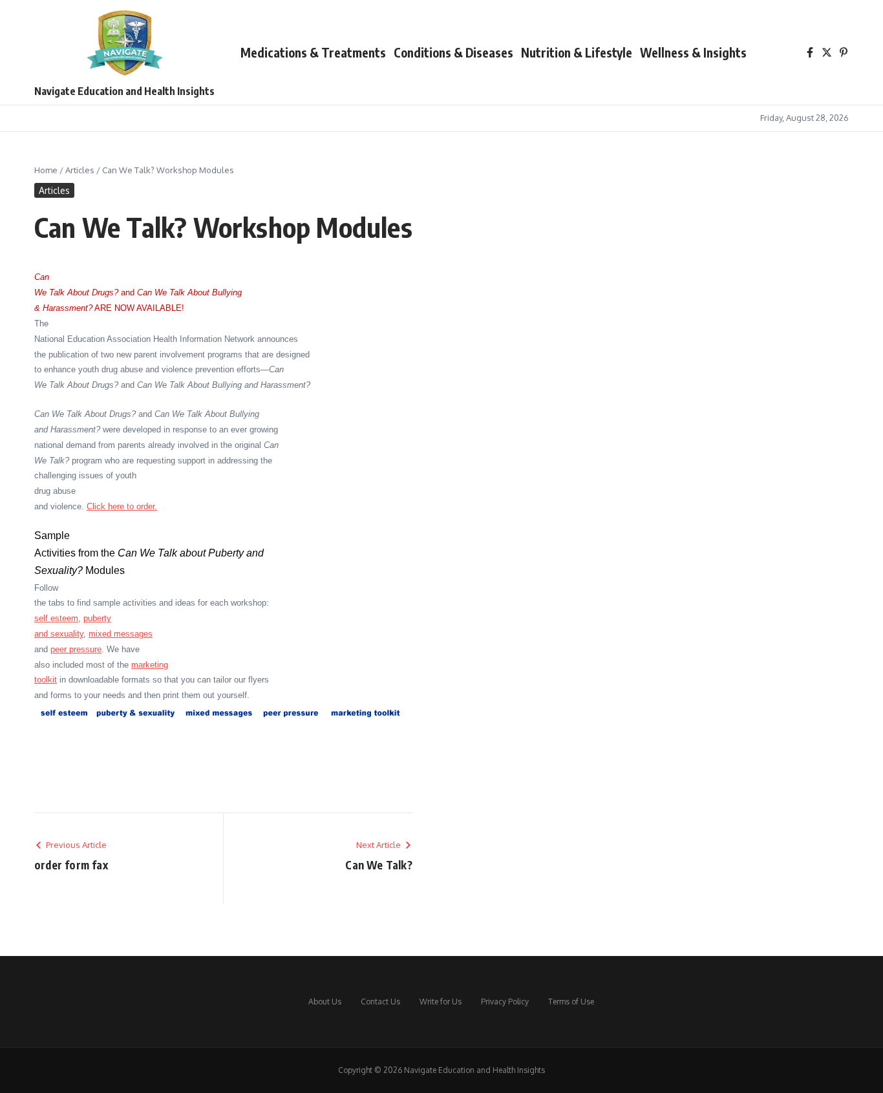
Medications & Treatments (313, 52)
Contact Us (380, 1001)
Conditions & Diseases (453, 52)
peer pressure (75, 649)
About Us (324, 1001)
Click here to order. (122, 506)
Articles (79, 170)
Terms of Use (571, 1001)
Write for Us (441, 1001)
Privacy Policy (505, 1001)
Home (46, 170)
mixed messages (121, 634)
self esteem (56, 618)
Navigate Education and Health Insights (124, 91)
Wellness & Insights (693, 52)
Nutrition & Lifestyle (576, 52)
